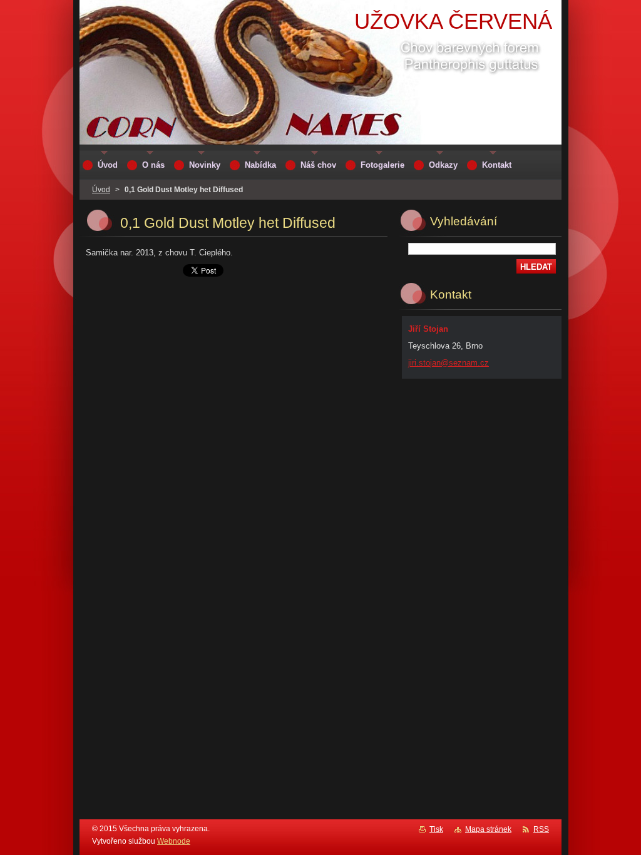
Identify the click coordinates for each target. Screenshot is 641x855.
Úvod (101, 189)
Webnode (173, 841)
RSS (541, 829)
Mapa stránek (488, 829)
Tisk (436, 829)
